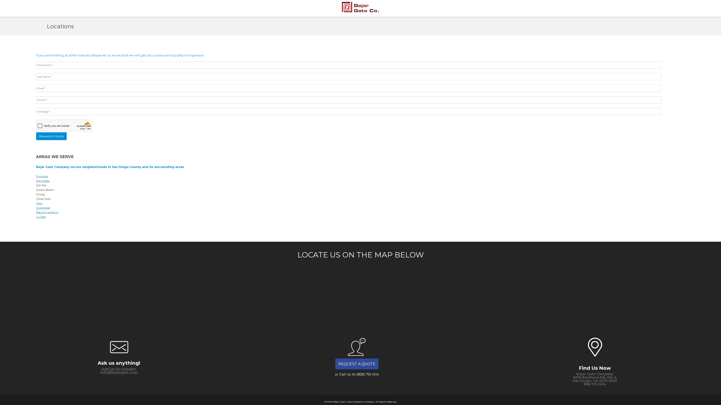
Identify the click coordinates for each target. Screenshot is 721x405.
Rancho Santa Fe (47, 212)
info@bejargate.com (119, 372)
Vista (39, 203)
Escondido (43, 181)
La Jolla (41, 217)
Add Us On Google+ (119, 369)
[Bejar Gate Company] (360, 8)
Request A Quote (357, 364)
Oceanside (43, 208)
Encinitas (42, 176)
